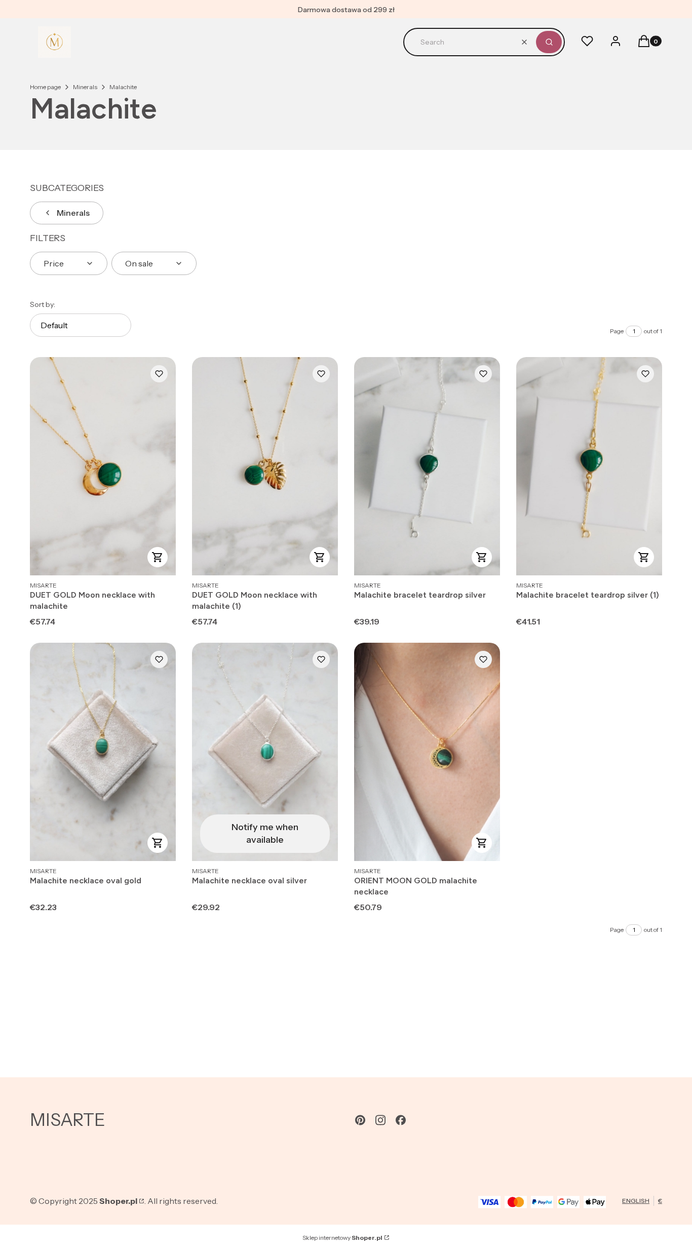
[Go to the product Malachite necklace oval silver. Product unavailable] (265, 752)
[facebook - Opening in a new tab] (401, 1120)
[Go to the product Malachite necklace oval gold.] (103, 752)
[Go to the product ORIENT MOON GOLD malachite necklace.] (427, 752)
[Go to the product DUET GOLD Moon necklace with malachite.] (103, 466)
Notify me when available (265, 833)
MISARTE (67, 1119)
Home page (45, 87)
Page (617, 331)
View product (157, 557)
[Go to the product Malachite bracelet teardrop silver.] (427, 466)
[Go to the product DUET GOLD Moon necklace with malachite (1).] (265, 466)
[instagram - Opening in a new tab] (380, 1120)
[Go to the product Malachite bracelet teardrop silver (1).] (589, 466)
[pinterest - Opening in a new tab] (360, 1120)
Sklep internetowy (342, 1237)
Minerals (85, 87)
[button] (549, 42)
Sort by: (42, 304)
